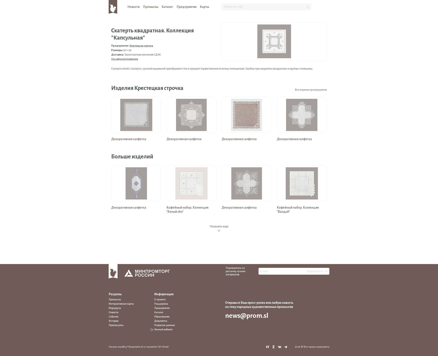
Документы (160, 321)
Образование (162, 316)
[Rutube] (267, 347)
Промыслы (150, 7)
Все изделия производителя (311, 89)
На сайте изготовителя (124, 59)
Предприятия (186, 7)
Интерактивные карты (121, 303)
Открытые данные (164, 325)
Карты (204, 7)
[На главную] (113, 6)
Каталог (167, 7)
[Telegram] (286, 347)
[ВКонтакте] (280, 347)
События (113, 316)
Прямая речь (116, 325)
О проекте (160, 299)
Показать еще (219, 226)
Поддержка (161, 303)
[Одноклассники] (273, 347)
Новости (133, 7)
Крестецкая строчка (141, 45)
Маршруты (115, 308)
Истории (113, 321)
